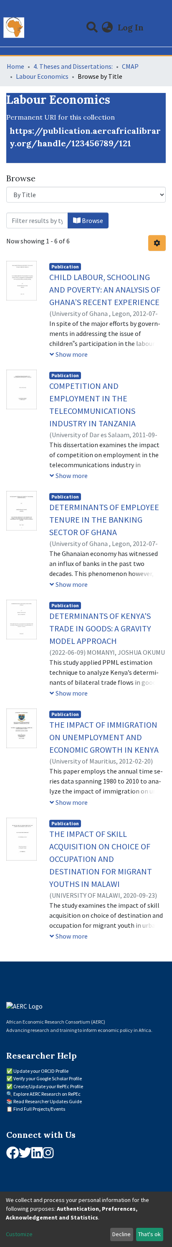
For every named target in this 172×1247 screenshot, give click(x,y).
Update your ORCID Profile (40, 1071)
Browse (92, 220)
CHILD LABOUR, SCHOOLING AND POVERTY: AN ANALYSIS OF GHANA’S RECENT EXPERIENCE (104, 289)
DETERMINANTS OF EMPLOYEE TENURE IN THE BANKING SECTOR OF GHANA (104, 519)
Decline (121, 1234)
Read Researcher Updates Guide (47, 1101)
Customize (19, 1234)
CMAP (130, 66)
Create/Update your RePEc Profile (48, 1086)
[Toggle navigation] (160, 27)
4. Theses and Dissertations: (73, 66)
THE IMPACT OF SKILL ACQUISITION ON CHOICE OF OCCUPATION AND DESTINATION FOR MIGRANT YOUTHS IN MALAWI (100, 859)
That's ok (149, 1234)
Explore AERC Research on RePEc (47, 1094)
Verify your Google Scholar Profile (47, 1078)
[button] (107, 27)
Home (15, 66)
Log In (131, 27)
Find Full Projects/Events (39, 1109)
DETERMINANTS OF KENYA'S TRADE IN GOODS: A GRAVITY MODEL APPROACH (100, 628)
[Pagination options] (157, 243)
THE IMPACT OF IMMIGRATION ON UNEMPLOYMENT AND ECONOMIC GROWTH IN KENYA (104, 737)
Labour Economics (42, 76)
